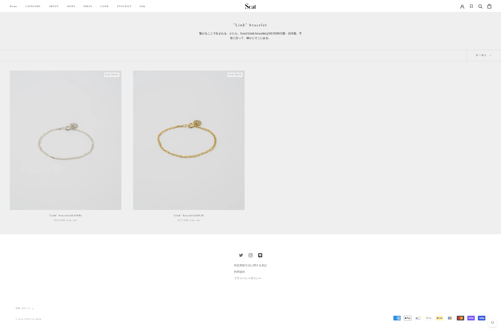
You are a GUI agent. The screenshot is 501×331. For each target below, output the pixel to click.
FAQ (142, 6)
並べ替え (482, 55)
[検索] (480, 6)
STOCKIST (124, 6)
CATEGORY (33, 6)
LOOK (104, 6)
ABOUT (54, 6)
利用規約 (239, 272)
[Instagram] (251, 255)
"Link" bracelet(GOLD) (188, 216)
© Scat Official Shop (28, 319)
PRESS (88, 6)
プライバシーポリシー (247, 278)
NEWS (71, 6)
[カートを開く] (489, 6)
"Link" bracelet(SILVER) (65, 216)
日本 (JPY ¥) (23, 308)
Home (13, 6)
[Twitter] (241, 255)
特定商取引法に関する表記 (250, 265)
